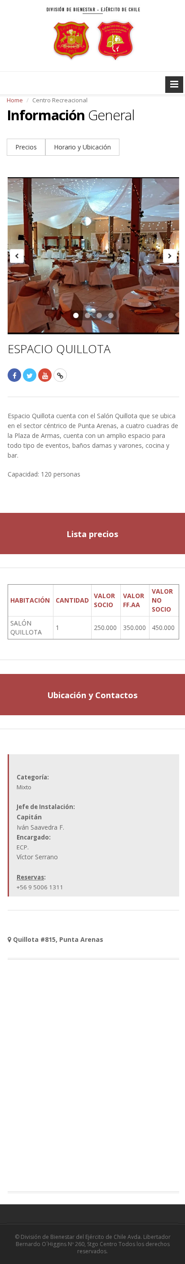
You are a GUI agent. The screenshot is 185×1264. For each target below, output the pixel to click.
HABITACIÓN (30, 600)
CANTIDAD (72, 600)
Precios (26, 147)
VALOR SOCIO (104, 600)
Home (15, 100)
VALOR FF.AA (133, 600)
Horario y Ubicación (82, 147)
